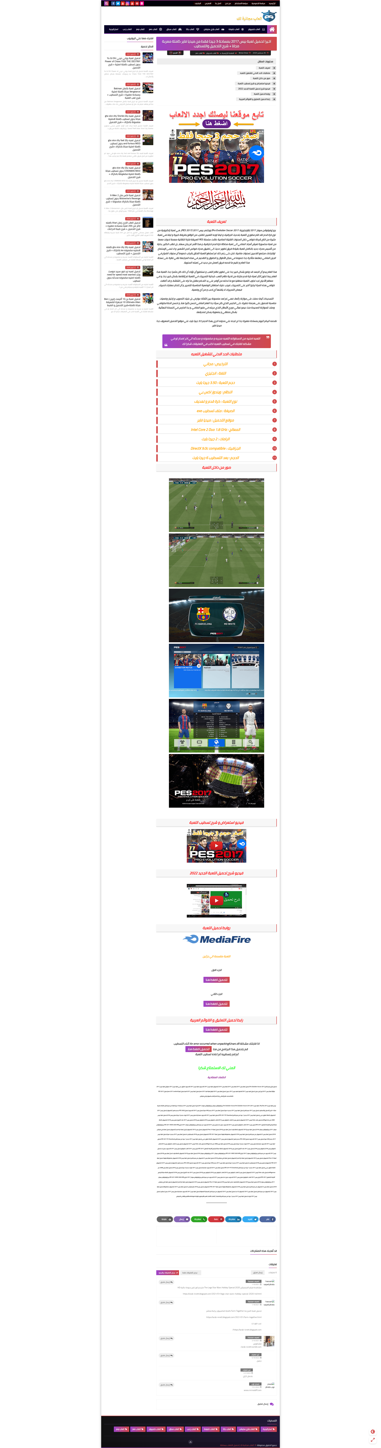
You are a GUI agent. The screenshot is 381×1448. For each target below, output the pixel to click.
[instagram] (127, 3)
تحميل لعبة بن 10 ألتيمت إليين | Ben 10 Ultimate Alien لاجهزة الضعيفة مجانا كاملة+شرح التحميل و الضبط (122, 302)
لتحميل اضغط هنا (216, 979)
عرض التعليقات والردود (167, 1272)
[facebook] (113, 3)
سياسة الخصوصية (258, 3)
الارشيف (198, 3)
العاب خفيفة (234, 29)
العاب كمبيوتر (254, 29)
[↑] (190, 1442)
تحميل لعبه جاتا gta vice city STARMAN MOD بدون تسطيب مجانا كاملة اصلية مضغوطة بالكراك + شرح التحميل (123, 172)
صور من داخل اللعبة (261, 78)
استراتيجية (113, 29)
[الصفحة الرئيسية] (272, 29)
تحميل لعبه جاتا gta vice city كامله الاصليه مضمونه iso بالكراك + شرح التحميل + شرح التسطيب (123, 250)
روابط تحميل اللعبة (262, 94)
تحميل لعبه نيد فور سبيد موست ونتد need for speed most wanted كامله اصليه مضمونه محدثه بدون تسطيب (123, 276)
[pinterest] (137, 3)
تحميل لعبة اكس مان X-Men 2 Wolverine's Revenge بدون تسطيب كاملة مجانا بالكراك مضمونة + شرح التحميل (123, 200)
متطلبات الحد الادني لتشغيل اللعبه (255, 73)
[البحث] (106, 3)
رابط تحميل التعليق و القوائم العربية (254, 99)
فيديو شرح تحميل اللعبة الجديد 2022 (254, 89)
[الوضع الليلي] (373, 1431)
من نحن (228, 3)
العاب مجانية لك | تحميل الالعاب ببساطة (237, 1445)
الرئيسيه (272, 3)
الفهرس (208, 3)
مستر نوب (255, 1384)
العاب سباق (171, 29)
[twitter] (118, 3)
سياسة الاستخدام (241, 3)
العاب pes (153, 29)
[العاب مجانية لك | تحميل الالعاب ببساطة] (255, 15)
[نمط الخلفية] (373, 1440)
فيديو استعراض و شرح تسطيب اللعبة (254, 83)
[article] (188, 1236)
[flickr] (142, 3)
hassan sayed (253, 1281)
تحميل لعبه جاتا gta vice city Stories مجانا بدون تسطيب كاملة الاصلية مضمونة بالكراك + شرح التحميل (122, 119)
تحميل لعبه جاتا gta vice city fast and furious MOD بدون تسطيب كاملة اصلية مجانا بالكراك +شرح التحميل (124, 145)
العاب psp (140, 29)
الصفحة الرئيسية (228, 53)
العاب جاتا (190, 29)
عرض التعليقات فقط (189, 1272)
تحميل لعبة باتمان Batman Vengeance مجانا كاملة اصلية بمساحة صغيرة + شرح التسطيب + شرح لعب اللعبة (123, 93)
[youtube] (132, 3)
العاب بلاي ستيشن (212, 29)
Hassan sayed (253, 1337)
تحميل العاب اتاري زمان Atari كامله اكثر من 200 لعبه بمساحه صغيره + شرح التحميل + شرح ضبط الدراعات (123, 225)
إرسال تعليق (165, 1282)
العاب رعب (127, 29)
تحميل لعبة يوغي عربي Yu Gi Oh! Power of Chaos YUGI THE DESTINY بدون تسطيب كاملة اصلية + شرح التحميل (122, 63)
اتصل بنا (218, 3)
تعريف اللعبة (264, 68)
